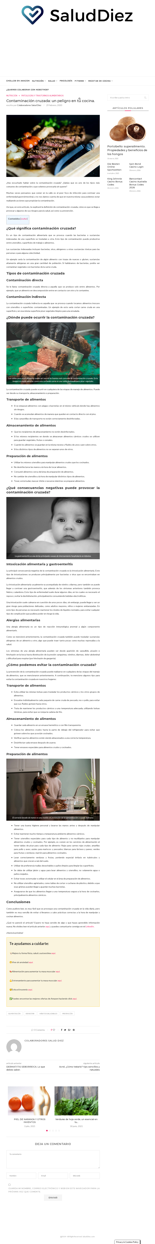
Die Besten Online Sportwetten (114, 167)
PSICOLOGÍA (66, 81)
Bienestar (30, 1014)
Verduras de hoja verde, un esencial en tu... (76, 1121)
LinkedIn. (90, 926)
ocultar (24, 219)
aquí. (53, 953)
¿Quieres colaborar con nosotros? (27, 90)
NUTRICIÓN (38, 81)
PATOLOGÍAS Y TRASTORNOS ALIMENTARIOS (42, 96)
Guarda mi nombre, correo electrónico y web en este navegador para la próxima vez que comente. (54, 1190)
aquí (47, 926)
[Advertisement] (77, 51)
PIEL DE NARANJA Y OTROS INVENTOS (29, 1121)
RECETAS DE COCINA (99, 81)
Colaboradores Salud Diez (29, 105)
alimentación (14, 1014)
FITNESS (79, 81)
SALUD (51, 81)
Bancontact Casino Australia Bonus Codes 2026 (138, 183)
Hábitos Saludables (48, 1014)
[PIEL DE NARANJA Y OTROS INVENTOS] (29, 1100)
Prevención (67, 1014)
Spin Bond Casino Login (136, 165)
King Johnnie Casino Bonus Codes (114, 181)
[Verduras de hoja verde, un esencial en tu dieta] (76, 1100)
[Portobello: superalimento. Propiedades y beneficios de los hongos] (128, 129)
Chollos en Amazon (18, 81)
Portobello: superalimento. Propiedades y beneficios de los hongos (127, 150)
